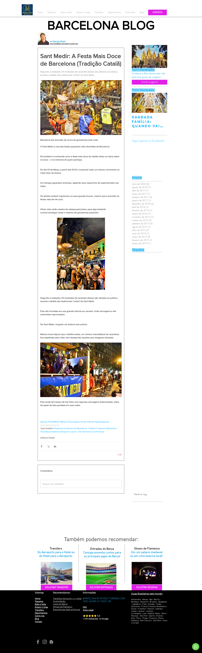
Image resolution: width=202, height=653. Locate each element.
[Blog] (51, 642)
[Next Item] (163, 103)
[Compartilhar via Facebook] (41, 446)
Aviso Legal (88, 610)
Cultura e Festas (47, 437)
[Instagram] (45, 642)
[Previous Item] (136, 103)
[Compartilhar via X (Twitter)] (48, 446)
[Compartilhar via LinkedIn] (55, 446)
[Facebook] (38, 642)
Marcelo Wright (59, 41)
